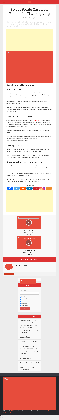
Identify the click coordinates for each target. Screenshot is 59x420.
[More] (49, 188)
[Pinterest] (36, 188)
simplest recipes (37, 120)
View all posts (9, 274)
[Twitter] (17, 188)
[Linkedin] (29, 188)
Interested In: (23, 296)
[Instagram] (42, 188)
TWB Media (13, 410)
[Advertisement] (29, 40)
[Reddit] (23, 188)
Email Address (23, 290)
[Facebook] (10, 188)
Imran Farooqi (37, 18)
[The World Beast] (29, 2)
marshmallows (27, 93)
